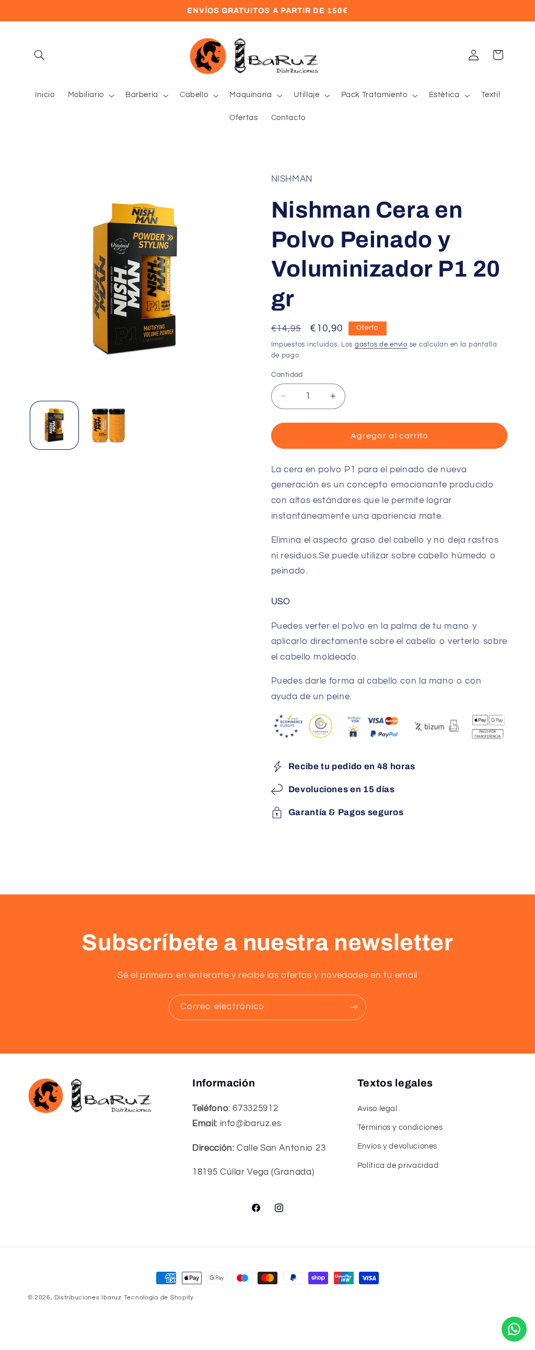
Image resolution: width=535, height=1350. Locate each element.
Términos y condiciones (400, 1127)
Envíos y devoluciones (397, 1146)
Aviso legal (377, 1109)
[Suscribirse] (354, 1007)
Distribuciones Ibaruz (87, 1297)
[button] (40, 55)
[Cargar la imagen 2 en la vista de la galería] (108, 425)
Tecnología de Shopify (159, 1297)
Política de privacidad (398, 1165)
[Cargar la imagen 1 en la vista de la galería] (54, 425)
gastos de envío (381, 344)
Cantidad (287, 374)
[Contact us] (514, 1329)
